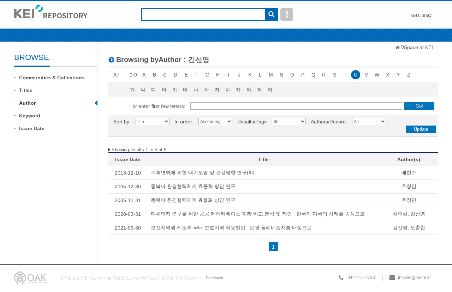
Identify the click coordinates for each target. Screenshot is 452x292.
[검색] (271, 15)
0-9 (133, 75)
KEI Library (421, 15)
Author (27, 103)
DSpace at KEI (416, 47)
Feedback (214, 278)
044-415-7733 (361, 277)
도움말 (286, 14)
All (116, 75)
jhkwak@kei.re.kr (414, 277)
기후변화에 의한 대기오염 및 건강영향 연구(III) (203, 172)
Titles (25, 90)
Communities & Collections (52, 77)
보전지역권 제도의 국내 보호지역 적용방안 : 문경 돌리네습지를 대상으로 (231, 227)
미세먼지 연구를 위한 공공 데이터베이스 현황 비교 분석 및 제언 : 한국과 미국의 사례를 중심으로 (258, 214)
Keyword (29, 115)
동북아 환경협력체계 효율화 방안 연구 (193, 186)
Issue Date (31, 128)
